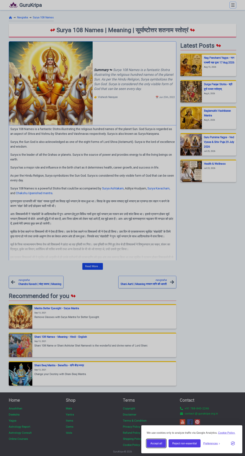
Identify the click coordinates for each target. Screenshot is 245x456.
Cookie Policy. (226, 433)
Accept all (156, 443)
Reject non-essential (184, 443)
